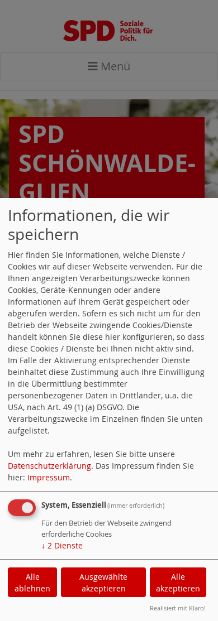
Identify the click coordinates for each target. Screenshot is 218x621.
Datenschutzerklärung (49, 465)
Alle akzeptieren (178, 582)
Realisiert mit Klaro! (178, 608)
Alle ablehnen (32, 582)
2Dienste (62, 545)
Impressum (48, 477)
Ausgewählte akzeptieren (103, 582)
